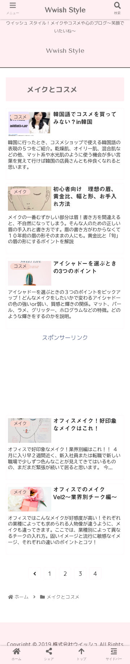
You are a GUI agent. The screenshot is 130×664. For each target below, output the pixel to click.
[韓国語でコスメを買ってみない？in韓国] (42, 568)
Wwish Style (65, 10)
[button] (115, 605)
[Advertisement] (65, 374)
